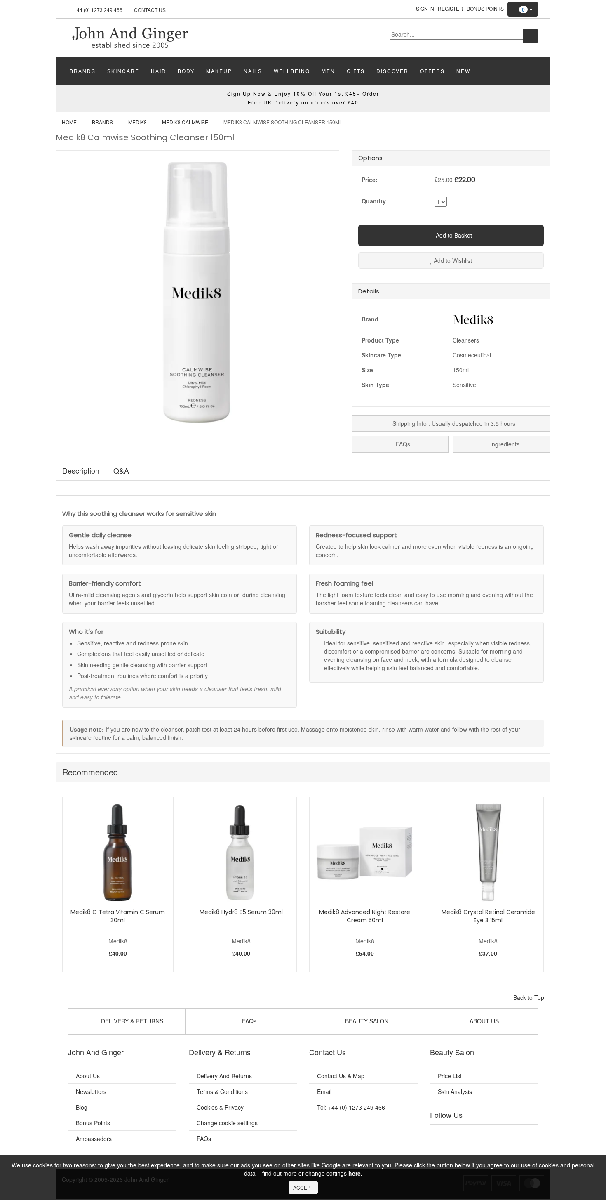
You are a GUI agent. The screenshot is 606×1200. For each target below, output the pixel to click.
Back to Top (529, 997)
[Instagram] (492, 1135)
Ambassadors (94, 1138)
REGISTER (450, 8)
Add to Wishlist (452, 260)
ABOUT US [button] (483, 1021)
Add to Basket (453, 235)
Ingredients (504, 444)
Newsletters (91, 1091)
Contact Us (150, 9)
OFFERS (432, 70)
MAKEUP (219, 70)
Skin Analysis (455, 1091)
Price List (450, 1076)
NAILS (253, 70)
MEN (328, 70)
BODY (186, 70)
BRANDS (83, 70)
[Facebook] (441, 1135)
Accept (303, 1187)
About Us (88, 1076)
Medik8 (137, 121)
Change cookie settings (227, 1123)
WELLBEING (292, 70)
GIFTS (356, 70)
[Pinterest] (509, 1135)
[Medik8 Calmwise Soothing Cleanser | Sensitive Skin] (130, 37)
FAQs (402, 444)
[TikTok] (525, 1135)
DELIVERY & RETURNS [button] (131, 1021)
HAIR (158, 70)
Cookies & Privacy (220, 1107)
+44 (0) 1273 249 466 (98, 9)
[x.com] (475, 1135)
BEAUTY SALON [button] (365, 1021)
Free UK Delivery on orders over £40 (303, 102)
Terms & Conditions (222, 1091)
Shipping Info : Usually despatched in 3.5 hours (453, 423)
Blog (81, 1107)
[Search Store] (530, 36)
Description (80, 470)
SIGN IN (425, 8)
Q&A (121, 470)
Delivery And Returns (224, 1076)
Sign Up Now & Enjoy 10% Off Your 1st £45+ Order (303, 93)
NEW (463, 70)
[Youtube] (458, 1135)
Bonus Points (485, 8)
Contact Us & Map (340, 1076)
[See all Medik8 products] (473, 318)
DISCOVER (392, 70)
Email (324, 1091)
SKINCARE (123, 70)
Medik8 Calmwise (185, 121)
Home (69, 121)
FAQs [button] (248, 1021)
